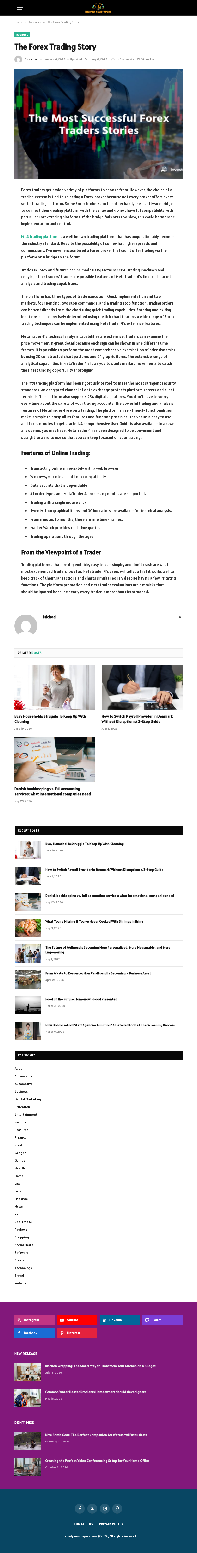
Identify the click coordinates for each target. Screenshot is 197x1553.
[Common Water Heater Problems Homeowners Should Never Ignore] (27, 1398)
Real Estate (23, 1222)
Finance (21, 1137)
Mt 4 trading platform (40, 236)
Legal (19, 1191)
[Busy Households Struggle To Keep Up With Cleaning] (54, 687)
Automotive (24, 1084)
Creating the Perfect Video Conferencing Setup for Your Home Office (97, 1461)
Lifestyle (21, 1199)
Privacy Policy (111, 1524)
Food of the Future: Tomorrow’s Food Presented (81, 999)
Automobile (23, 1076)
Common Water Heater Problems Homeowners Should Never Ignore (95, 1392)
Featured (22, 1130)
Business (22, 34)
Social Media (24, 1245)
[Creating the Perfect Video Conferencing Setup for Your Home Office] (27, 1467)
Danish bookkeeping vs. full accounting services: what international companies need (52, 791)
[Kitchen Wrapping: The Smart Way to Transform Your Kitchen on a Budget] (27, 1372)
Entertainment (26, 1114)
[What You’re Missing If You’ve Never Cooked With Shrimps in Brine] (28, 928)
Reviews (21, 1229)
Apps (18, 1068)
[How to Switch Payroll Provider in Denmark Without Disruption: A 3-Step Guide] (142, 687)
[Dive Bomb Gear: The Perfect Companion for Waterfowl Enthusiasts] (27, 1441)
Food (18, 1145)
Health (20, 1168)
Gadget (20, 1153)
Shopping (22, 1237)
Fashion (20, 1122)
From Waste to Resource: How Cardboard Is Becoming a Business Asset (98, 973)
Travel (19, 1275)
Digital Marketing (28, 1099)
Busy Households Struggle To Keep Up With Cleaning (50, 719)
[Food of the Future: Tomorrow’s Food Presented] (28, 1005)
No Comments (125, 59)
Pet (17, 1214)
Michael (33, 59)
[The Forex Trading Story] (98, 124)
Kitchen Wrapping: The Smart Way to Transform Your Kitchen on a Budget (100, 1366)
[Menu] (20, 7)
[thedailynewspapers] (98, 8)
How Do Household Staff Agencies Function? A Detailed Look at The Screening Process (110, 1025)
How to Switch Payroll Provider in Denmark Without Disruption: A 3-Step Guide (137, 719)
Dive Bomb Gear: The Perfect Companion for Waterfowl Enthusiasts (96, 1435)
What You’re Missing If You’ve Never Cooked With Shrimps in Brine (94, 921)
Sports (19, 1260)
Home (19, 1176)
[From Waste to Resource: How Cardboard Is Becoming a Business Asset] (28, 979)
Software (22, 1252)
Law (17, 1183)
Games (20, 1160)
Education (22, 1107)
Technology (23, 1268)
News (19, 1206)
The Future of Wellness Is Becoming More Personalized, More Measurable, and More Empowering (107, 949)
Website (21, 1283)
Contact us (83, 1524)
